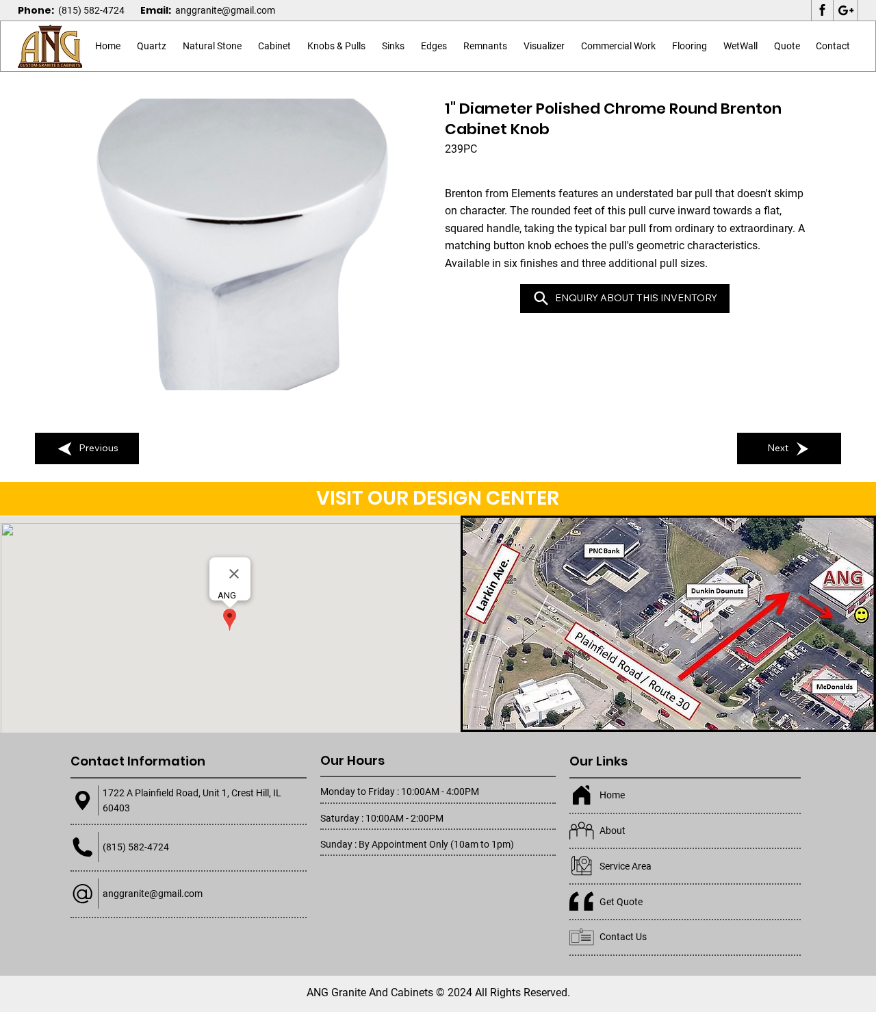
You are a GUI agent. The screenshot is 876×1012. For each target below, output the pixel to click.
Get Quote (621, 901)
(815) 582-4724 (91, 10)
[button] (212, 46)
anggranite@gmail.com (225, 10)
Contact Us (623, 936)
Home (612, 794)
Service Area (626, 866)
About (613, 830)
